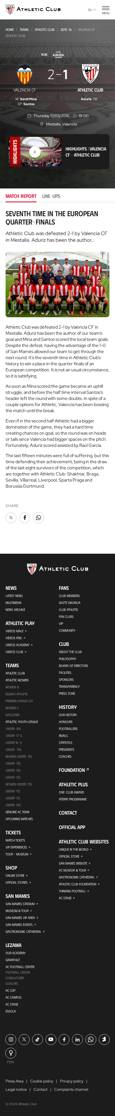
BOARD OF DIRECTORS (73, 665)
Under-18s (13, 728)
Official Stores (17, 882)
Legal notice (16, 1089)
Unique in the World (73, 849)
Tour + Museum (17, 854)
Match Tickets (15, 840)
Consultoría (15, 978)
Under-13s (13, 763)
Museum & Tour (17, 911)
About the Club (70, 652)
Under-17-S (14, 735)
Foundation (72, 770)
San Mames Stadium (20, 904)
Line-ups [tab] (51, 196)
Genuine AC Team (17, 812)
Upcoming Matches (19, 819)
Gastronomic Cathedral (23, 931)
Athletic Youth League (22, 722)
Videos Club (14, 652)
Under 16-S (14, 742)
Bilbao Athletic (17, 694)
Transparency (69, 686)
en (90, 10)
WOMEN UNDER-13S (19, 784)
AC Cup (10, 990)
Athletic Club (44, 29)
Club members (69, 596)
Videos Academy (17, 645)
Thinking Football (72, 891)
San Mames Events (19, 924)
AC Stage (12, 1004)
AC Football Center (20, 967)
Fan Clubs (66, 616)
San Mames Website (73, 863)
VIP (61, 623)
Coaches (12, 983)
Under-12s (13, 777)
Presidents (66, 749)
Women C (12, 708)
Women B (12, 687)
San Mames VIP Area (20, 917)
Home (10, 29)
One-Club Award (71, 792)
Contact (68, 813)
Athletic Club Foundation (77, 884)
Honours (66, 722)
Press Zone (67, 693)
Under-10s (13, 805)
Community (67, 630)
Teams (24, 29)
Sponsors (66, 679)
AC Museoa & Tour (72, 870)
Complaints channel (71, 1089)
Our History (68, 715)
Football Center (18, 972)
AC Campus (13, 997)
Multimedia (13, 602)
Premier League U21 (19, 701)
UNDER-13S (13, 770)
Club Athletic (68, 609)
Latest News (14, 596)
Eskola (11, 1011)
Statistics (65, 742)
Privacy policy (71, 1081)
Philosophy (67, 659)
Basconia (13, 715)
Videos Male (14, 631)
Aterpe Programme (73, 799)
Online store (15, 875)
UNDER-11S (13, 791)
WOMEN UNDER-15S (19, 756)
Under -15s (13, 749)
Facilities (65, 672)
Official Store (69, 856)
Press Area (14, 1081)
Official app (72, 827)
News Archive (15, 609)
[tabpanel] (57, 366)
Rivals (63, 735)
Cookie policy (41, 1081)
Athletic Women (17, 680)
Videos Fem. (14, 638)
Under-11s (13, 798)
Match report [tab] (21, 196)
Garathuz (13, 960)
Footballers (68, 728)
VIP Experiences (16, 847)
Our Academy (15, 953)
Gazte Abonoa (69, 602)
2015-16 (66, 29)
